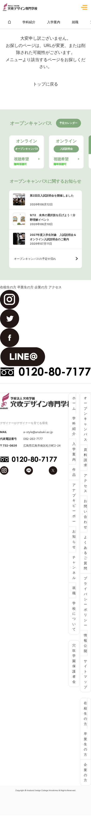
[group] (9, 22)
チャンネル (74, 567)
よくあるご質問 (85, 552)
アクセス (55, 287)
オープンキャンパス (85, 418)
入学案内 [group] (53, 22)
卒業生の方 (25, 287)
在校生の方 (8, 287)
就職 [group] (75, 22)
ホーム (74, 403)
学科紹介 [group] (28, 22)
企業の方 (41, 287)
